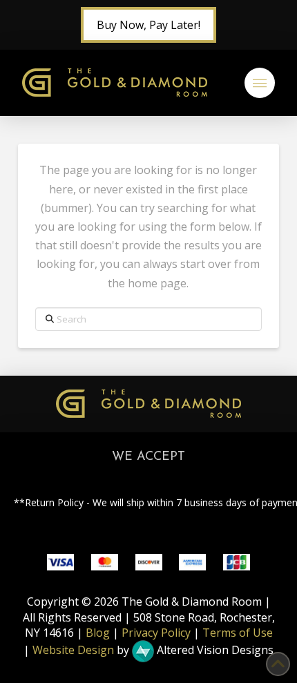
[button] (260, 83)
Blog (98, 632)
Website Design (73, 650)
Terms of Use (237, 632)
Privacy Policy (156, 632)
